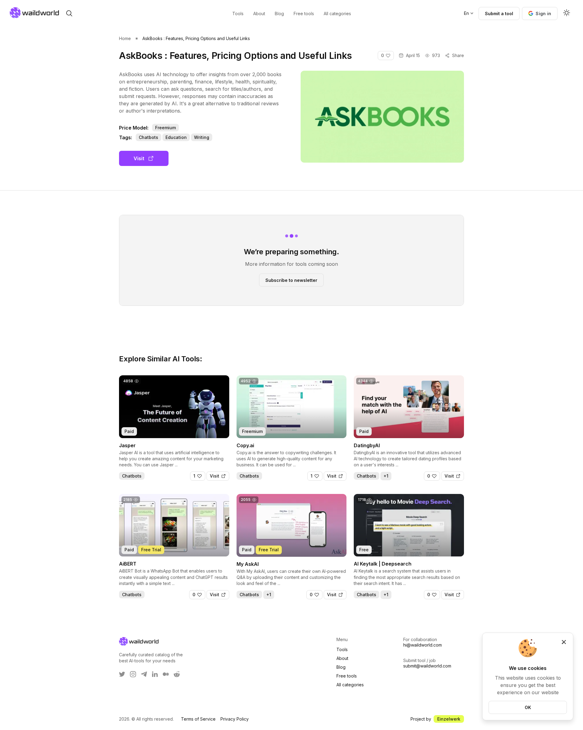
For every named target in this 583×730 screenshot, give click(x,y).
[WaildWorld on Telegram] (144, 674)
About (342, 658)
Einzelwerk (448, 719)
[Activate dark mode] (566, 13)
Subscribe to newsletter (291, 279)
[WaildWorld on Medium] (166, 674)
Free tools (346, 675)
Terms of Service (198, 719)
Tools (342, 649)
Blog (341, 667)
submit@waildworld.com (427, 665)
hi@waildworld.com (422, 644)
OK (528, 707)
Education (176, 137)
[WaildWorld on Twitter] (122, 674)
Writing (201, 137)
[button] (539, 13)
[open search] (69, 13)
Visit (139, 158)
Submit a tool (499, 13)
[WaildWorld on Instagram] (133, 674)
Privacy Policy (234, 719)
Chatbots (148, 137)
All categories (350, 684)
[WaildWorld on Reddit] (177, 674)
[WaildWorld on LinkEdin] (155, 674)
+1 (386, 475)
